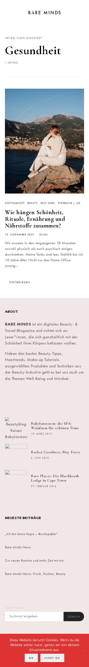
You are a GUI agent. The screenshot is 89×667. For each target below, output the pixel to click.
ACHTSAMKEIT (14, 203)
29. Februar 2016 (44, 486)
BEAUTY (32, 203)
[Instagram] (37, 399)
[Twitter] (24, 399)
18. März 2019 (41, 433)
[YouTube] (64, 399)
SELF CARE (48, 203)
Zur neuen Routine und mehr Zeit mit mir (34, 560)
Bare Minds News (18, 547)
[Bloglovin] (78, 399)
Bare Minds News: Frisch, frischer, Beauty (35, 573)
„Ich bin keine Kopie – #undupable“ (31, 534)
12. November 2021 (20, 234)
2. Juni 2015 (40, 457)
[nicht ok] (82, 650)
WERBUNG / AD (69, 203)
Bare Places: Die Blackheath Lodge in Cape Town (55, 478)
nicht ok (52, 658)
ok (31, 658)
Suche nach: (14, 607)
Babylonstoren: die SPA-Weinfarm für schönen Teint (55, 425)
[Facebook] (11, 399)
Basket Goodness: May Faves (55, 452)
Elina (44, 234)
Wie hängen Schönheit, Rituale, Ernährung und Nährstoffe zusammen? (35, 219)
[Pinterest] (51, 399)
